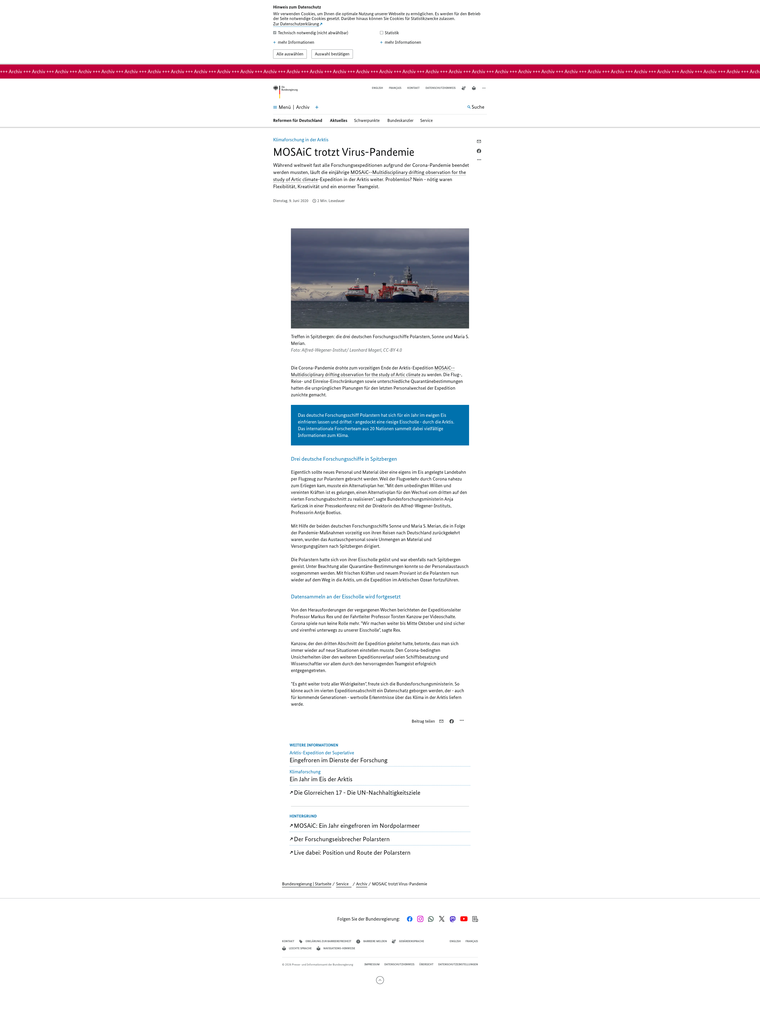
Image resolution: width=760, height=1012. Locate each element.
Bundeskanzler (400, 120)
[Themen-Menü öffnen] (317, 107)
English (377, 88)
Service (428, 120)
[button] (484, 88)
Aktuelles (338, 120)
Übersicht (426, 964)
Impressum (372, 964)
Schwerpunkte (367, 120)
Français (395, 88)
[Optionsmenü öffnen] (479, 160)
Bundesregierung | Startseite (306, 884)
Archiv (361, 884)
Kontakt (413, 88)
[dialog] (380, 32)
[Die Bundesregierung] (285, 92)
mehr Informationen (296, 42)
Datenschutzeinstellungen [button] (458, 964)
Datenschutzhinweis (441, 88)
